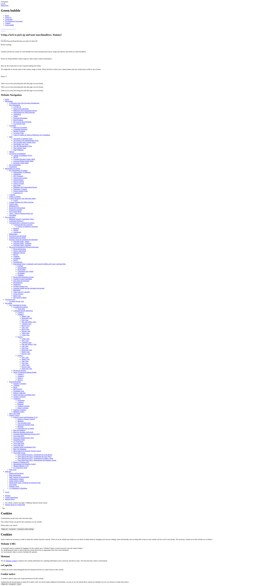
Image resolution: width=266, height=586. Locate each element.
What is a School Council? (26, 419)
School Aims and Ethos (21, 109)
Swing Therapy (18, 294)
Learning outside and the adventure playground (28, 288)
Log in (3, 3)
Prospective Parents (15, 210)
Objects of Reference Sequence (27, 226)
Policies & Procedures (16, 473)
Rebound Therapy (19, 253)
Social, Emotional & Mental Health (24, 372)
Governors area (10, 299)
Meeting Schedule (19, 131)
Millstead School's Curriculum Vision (21, 219)
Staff (10, 137)
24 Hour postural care (20, 286)
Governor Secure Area (16, 301)
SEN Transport (18, 176)
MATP (15, 260)
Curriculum (8, 19)
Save (19, 584)
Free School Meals (15, 211)
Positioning (17, 284)
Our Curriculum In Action (17, 305)
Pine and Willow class (29, 322)
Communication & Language (22, 225)
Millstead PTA (14, 206)
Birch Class (25, 329)
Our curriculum (10, 217)
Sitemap (7, 495)
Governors (12, 125)
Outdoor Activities (23, 406)
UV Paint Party (18, 441)
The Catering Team (19, 148)
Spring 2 (20, 355)
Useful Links (13, 204)
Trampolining (21, 268)
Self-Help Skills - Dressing (22, 245)
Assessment (17, 232)
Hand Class (17, 296)
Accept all (12, 529)
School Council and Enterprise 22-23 (25, 417)
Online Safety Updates (16, 481)
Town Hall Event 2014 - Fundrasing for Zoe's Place (34, 456)
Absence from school (20, 178)
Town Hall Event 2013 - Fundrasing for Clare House (34, 455)
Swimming (16, 258)
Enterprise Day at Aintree (25, 428)
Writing (15, 230)
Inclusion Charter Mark (21, 163)
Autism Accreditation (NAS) (22, 155)
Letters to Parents (14, 196)
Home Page (5, 5)
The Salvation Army (24, 423)
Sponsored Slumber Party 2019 (23, 438)
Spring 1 (20, 337)
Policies (11, 152)
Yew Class (25, 340)
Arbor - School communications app (21, 213)
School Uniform (18, 182)
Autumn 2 (20, 314)
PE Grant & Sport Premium (22, 122)
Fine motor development (21, 281)
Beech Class (26, 326)
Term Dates (13, 484)
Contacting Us (18, 193)
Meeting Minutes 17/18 (21, 466)
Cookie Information (11, 497)
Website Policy (10, 499)
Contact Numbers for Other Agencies (21, 202)
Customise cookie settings (25, 529)
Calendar (12, 195)
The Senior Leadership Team (22, 139)
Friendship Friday (19, 440)
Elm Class (25, 320)
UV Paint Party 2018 (20, 468)
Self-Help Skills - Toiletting (22, 243)
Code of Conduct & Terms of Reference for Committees (31, 135)
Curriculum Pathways (16, 221)
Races (15, 387)
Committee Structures (20, 129)
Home (7, 16)
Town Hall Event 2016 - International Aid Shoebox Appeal (36, 460)
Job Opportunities (15, 165)
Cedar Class (26, 335)
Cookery (8, 23)
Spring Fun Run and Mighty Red (24, 395)
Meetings (20, 426)
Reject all (4, 529)
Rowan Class (26, 331)
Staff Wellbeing (18, 150)
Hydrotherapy (17, 262)
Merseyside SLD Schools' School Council (27, 451)
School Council (14, 415)
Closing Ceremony (19, 397)
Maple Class (26, 316)
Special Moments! (15, 382)
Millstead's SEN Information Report (25, 110)
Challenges (17, 398)
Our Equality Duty (19, 124)
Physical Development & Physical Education (24, 247)
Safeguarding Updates (16, 479)
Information (9, 101)
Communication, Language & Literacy (21, 223)
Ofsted (15, 116)
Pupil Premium (18, 120)
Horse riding (21, 269)
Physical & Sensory (19, 370)
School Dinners (18, 180)
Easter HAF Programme (17, 208)
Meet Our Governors (20, 127)
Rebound (20, 404)
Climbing (16, 256)
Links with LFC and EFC (21, 292)
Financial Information (20, 118)
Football (20, 266)
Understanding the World (17, 238)
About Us (8, 17)
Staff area (8, 471)
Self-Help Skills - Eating (21, 241)
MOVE (15, 157)
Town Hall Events (19, 453)
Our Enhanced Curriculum (13, 21)
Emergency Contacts (20, 189)
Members (20, 421)
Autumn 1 (20, 312)
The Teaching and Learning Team (24, 142)
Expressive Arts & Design (17, 236)
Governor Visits (18, 133)
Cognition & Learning (20, 307)
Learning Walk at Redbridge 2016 (24, 447)
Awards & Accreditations (17, 153)
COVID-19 (17, 107)
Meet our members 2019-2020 (23, 432)
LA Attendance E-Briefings (18, 488)
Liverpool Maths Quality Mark (23, 161)
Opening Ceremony (19, 383)
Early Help (16, 185)
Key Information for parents (18, 170)
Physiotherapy (18, 282)
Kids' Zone (12, 469)
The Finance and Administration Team (25, 140)
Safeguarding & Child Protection (24, 112)
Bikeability (16, 290)
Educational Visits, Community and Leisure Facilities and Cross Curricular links (39, 264)
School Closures (18, 183)
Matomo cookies (11, 561)
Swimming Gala (18, 391)
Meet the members (19, 430)
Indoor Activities (22, 408)
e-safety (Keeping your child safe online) (22, 198)
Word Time (21, 309)
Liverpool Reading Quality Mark (24, 159)
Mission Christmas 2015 (21, 462)
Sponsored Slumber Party (25, 425)
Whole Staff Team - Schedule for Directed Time (25, 483)
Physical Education (19, 249)
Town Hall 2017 (18, 445)
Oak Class (25, 327)
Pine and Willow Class (29, 344)
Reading (16, 228)
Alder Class (25, 333)
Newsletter (12, 215)
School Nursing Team (20, 191)
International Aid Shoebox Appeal (24, 464)
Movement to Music (19, 297)
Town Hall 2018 (18, 443)
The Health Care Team (20, 144)
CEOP (15, 200)
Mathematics (13, 234)
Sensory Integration (19, 251)
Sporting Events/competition (22, 279)
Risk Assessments (15, 475)
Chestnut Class (26, 324)
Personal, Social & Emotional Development (23, 239)
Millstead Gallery (19, 412)
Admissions (17, 114)
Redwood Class (27, 318)
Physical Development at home (23, 277)
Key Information (14, 105)
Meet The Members (19, 449)
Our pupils (8, 303)
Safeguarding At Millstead (21, 172)
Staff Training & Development (19, 477)
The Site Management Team (22, 146)
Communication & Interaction (23, 311)
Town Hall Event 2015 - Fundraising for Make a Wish (35, 458)
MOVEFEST (17, 389)
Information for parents (12, 168)
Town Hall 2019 (18, 436)
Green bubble (9, 25)
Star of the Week (14, 413)
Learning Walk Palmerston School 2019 (26, 434)
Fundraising (13, 167)
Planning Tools (14, 486)
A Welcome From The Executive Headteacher (24, 103)
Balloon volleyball (19, 393)
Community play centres (25, 271)
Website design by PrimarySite (15, 505)
